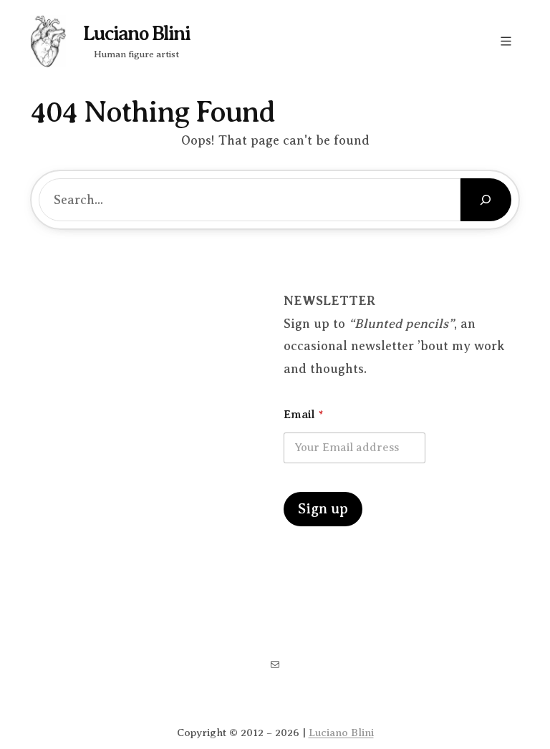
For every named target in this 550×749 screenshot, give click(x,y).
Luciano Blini (136, 33)
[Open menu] (506, 41)
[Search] (485, 199)
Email (303, 414)
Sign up (323, 509)
